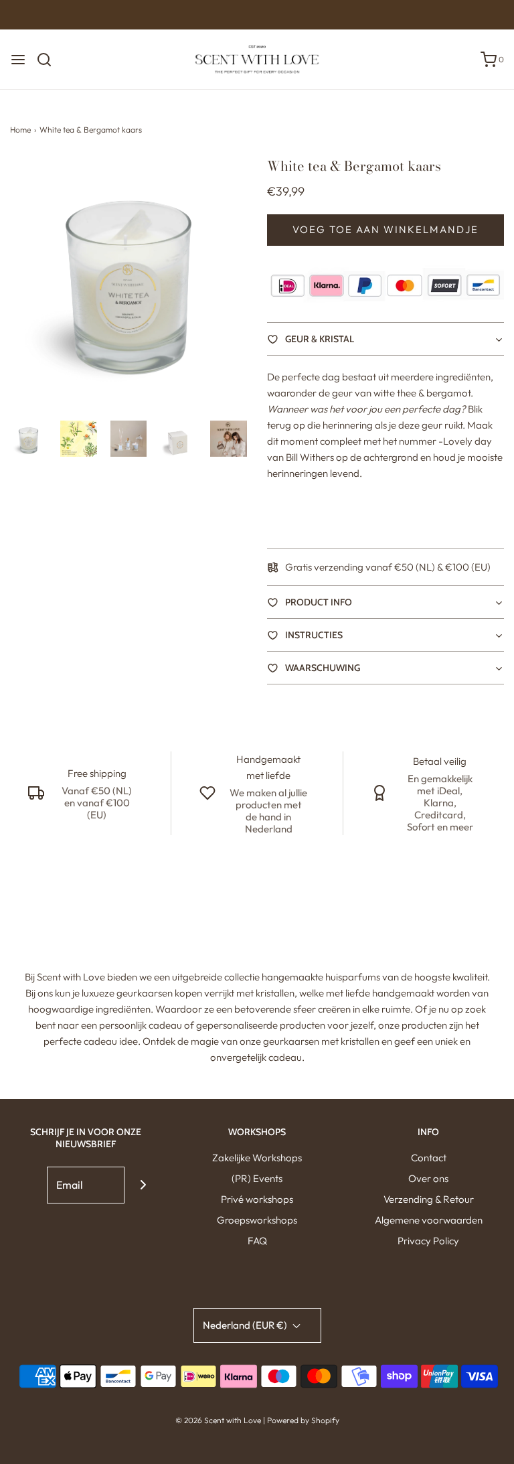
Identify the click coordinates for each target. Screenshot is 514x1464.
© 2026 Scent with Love (218, 1420)
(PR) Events (257, 1178)
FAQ (257, 1240)
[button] (28, 439)
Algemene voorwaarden (429, 1220)
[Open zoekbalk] (49, 60)
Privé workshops (257, 1199)
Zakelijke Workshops (257, 1157)
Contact (428, 1157)
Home (20, 130)
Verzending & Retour (428, 1199)
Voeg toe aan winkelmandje (385, 229)
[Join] (142, 1185)
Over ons (428, 1178)
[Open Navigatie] (18, 60)
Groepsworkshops (257, 1220)
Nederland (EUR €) (246, 1325)
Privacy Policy (428, 1240)
